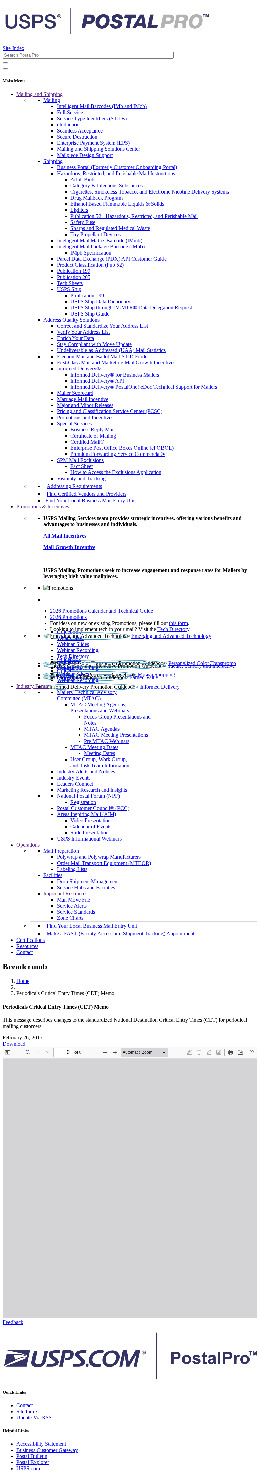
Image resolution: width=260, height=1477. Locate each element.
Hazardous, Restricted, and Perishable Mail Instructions (116, 173)
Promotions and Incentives (85, 417)
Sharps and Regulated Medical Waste (110, 228)
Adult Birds (82, 179)
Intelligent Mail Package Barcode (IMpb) (101, 246)
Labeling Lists (72, 869)
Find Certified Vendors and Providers (86, 494)
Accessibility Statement (41, 1444)
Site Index (13, 48)
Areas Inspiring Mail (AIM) (86, 814)
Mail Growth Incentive (69, 547)
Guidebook (69, 632)
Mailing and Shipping (39, 94)
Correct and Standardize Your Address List (102, 326)
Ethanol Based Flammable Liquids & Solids (117, 204)
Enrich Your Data (75, 338)
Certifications (30, 940)
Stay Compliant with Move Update (94, 344)
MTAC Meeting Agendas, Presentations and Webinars (99, 707)
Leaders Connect (75, 784)
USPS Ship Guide (89, 314)
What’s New (70, 638)
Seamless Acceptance (80, 131)
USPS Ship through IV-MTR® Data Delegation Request (131, 307)
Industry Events (73, 778)
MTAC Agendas (102, 729)
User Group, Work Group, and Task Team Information (99, 762)
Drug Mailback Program (96, 198)
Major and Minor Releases (85, 405)
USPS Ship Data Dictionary (100, 301)
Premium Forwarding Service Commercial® (117, 454)
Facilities (52, 875)
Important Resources (65, 893)
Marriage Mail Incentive (82, 399)
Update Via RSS (34, 1417)
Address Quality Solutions (71, 320)
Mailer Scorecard (75, 393)
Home (22, 981)
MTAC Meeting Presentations (116, 735)
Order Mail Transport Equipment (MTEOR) (104, 863)
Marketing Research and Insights (92, 790)
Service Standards (76, 912)
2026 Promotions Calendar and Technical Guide (101, 611)
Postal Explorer (32, 1462)
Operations (28, 845)
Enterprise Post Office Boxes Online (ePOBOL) (122, 448)
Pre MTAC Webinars (106, 741)
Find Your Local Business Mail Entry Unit (90, 500)
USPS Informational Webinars (89, 839)
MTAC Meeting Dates (94, 747)
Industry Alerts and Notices (86, 771)
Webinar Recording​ (78, 650)
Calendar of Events (90, 826)
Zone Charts (70, 918)
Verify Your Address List (83, 332)
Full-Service (70, 112)
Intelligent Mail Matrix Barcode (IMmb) (99, 240)
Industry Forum (32, 686)
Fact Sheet (81, 466)
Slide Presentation (89, 832)
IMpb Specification (90, 253)
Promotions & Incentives (42, 506)
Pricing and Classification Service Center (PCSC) (109, 411)
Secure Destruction (77, 137)
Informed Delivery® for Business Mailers (114, 375)
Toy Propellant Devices (95, 234)
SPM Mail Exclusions (80, 460)
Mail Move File (73, 900)
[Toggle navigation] (5, 69)
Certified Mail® (87, 442)
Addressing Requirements (74, 486)
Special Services (74, 423)
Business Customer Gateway (47, 1450)
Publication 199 (73, 271)
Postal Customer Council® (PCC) (93, 808)
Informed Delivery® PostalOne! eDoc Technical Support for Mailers (143, 387)
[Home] (107, 32)
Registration (83, 802)
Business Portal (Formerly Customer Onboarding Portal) (117, 167)
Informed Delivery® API (97, 381)
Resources (27, 946)
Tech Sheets (70, 283)
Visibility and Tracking (81, 478)
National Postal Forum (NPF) (88, 796)
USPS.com (28, 1468)
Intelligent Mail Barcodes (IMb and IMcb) (102, 106)
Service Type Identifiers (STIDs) (92, 118)
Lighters (79, 210)
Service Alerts (72, 906)
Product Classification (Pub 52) (90, 265)
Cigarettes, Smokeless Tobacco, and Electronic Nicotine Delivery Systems (149, 192)
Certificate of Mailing (93, 436)
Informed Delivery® (79, 368)
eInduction (68, 124)
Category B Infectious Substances (106, 185)
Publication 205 (73, 277)
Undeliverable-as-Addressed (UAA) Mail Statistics (111, 350)
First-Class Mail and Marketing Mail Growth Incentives (116, 362)
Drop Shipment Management (88, 881)
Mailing (51, 100)
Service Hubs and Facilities (86, 887)
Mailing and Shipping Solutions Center (98, 149)
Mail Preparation (61, 851)
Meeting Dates (99, 753)
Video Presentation (90, 820)
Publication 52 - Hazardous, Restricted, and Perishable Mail (134, 216)
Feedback (13, 1322)
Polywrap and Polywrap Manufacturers (99, 857)
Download (14, 1044)
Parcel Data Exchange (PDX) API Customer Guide (112, 259)
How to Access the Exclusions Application (115, 472)
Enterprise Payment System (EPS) (93, 143)
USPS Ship (69, 289)
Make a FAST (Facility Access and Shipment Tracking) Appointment (120, 933)
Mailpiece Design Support (85, 155)
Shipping (53, 161)
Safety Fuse (82, 222)
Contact (24, 952)
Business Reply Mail (92, 429)
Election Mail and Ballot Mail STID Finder (103, 356)
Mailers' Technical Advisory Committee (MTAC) (87, 695)
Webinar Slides (73, 644)
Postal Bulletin (31, 1456)
